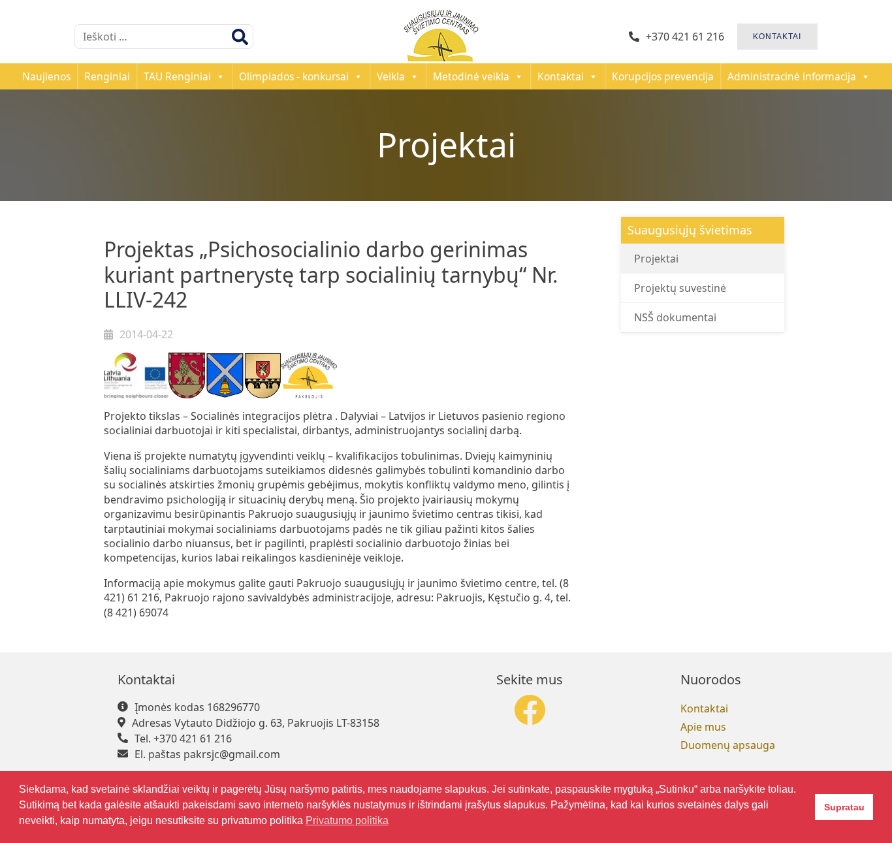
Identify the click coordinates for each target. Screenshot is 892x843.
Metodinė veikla (471, 76)
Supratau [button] (844, 807)
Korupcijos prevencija (663, 76)
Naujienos (46, 76)
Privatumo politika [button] (347, 820)
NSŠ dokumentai (675, 317)
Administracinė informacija (791, 76)
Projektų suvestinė (680, 288)
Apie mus (703, 727)
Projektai (656, 258)
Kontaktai (560, 76)
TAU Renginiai (177, 76)
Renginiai (107, 76)
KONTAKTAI (777, 36)
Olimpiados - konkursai (294, 76)
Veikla (391, 76)
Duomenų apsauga (727, 745)
